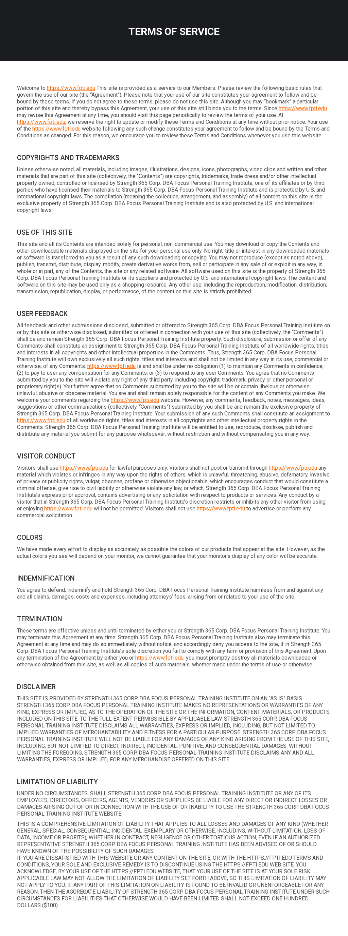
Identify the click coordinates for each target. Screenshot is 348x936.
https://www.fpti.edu (71, 88)
